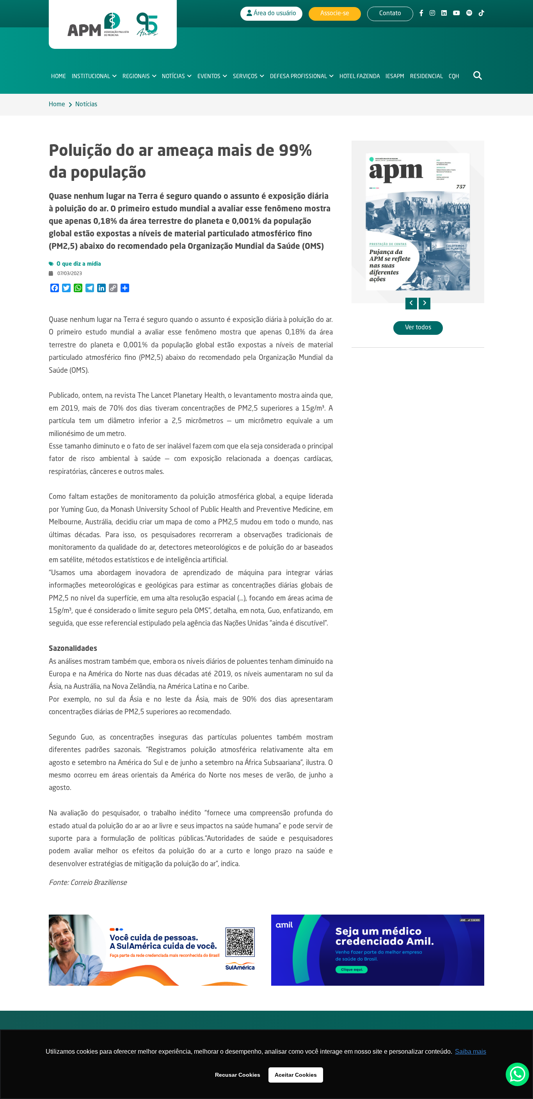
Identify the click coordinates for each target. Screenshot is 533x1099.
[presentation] (411, 303)
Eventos (208, 76)
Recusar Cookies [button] (237, 1075)
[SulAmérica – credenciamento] (155, 950)
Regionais (136, 76)
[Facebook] (421, 13)
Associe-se (334, 14)
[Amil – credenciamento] (377, 950)
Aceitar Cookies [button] (296, 1075)
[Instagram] (432, 13)
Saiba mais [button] (470, 1051)
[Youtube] (456, 13)
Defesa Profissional (298, 76)
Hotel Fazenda (359, 76)
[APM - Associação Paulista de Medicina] (113, 24)
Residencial (426, 76)
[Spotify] (469, 13)
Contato (390, 14)
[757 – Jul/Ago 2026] (418, 222)
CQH (454, 76)
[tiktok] (481, 13)
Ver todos (418, 328)
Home (58, 76)
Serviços (245, 76)
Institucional (91, 76)
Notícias (173, 76)
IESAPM (395, 76)
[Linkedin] (444, 13)
